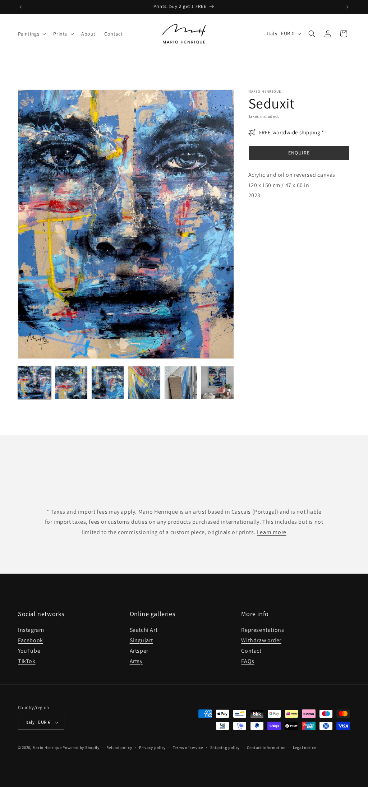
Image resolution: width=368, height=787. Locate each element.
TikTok (27, 661)
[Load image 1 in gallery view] (34, 382)
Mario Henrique (47, 747)
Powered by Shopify (81, 747)
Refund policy (119, 747)
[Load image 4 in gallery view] (144, 382)
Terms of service (188, 747)
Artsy (136, 661)
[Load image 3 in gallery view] (107, 382)
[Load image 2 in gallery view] (71, 382)
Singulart (141, 640)
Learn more (271, 532)
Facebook (30, 640)
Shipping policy (225, 747)
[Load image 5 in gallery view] (180, 382)
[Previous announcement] (20, 7)
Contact (251, 650)
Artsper (139, 650)
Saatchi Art (144, 630)
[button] (31, 33)
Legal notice (304, 747)
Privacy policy (152, 747)
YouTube (29, 650)
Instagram (31, 630)
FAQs (247, 661)
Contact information (266, 747)
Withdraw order (261, 640)
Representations (262, 630)
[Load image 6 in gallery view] (217, 382)
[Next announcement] (347, 7)
